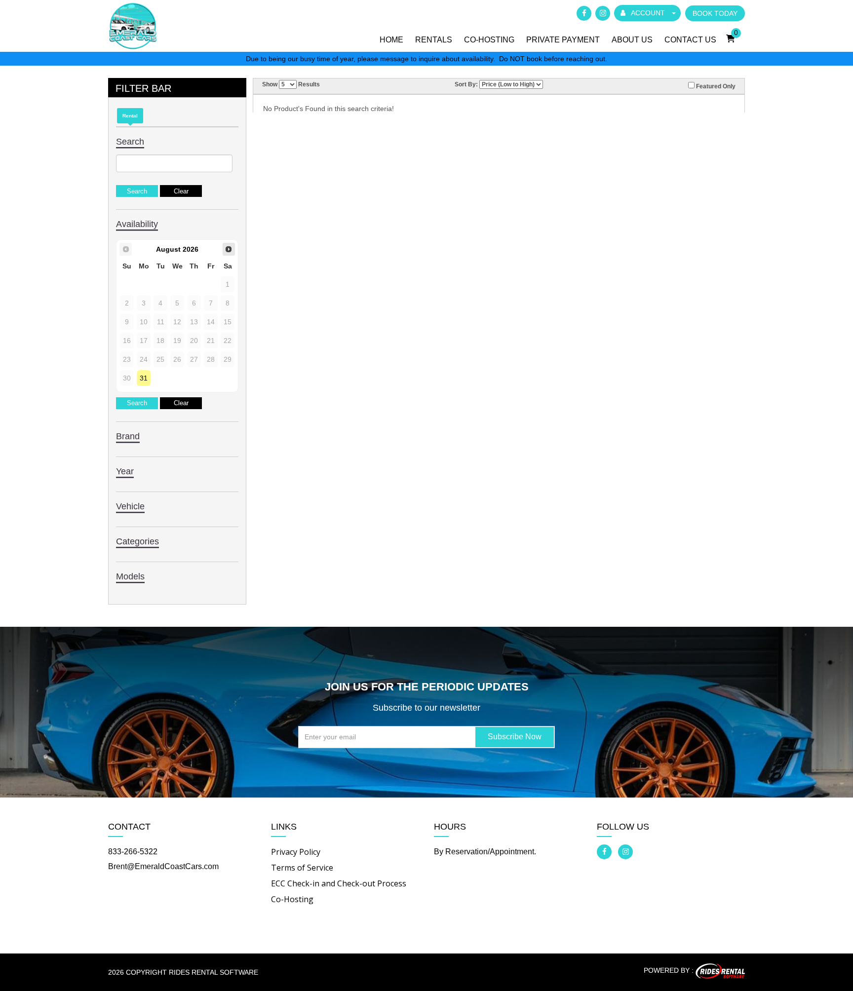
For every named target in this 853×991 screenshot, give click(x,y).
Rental (130, 115)
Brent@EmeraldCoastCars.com (163, 866)
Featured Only (715, 86)
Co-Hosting (489, 40)
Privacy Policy (295, 851)
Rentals (433, 40)
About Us (632, 40)
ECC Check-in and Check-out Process (338, 883)
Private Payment (563, 40)
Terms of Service (302, 867)
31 (144, 378)
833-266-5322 (132, 851)
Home (391, 40)
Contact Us (690, 40)
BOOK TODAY (715, 13)
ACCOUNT (648, 13)
